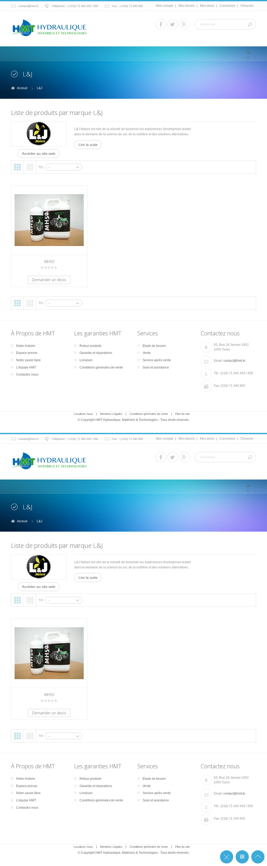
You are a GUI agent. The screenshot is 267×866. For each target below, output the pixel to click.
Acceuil (22, 88)
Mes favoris (187, 6)
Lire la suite (88, 145)
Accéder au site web (38, 153)
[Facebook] (161, 24)
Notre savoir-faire (28, 360)
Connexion (227, 6)
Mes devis (207, 6)
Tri (41, 167)
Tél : (217, 373)
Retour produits (90, 346)
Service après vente (157, 360)
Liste (30, 167)
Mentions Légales (111, 413)
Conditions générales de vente (101, 367)
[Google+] (184, 24)
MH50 (49, 261)
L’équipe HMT (26, 367)
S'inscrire (246, 6)
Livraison (86, 360)
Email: (218, 361)
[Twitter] (172, 24)
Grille (17, 167)
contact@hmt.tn (28, 6)
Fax (114, 6)
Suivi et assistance (156, 367)
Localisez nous (83, 413)
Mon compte (164, 6)
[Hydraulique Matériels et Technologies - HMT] (49, 28)
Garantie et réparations (96, 353)
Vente (147, 353)
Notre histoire (25, 346)
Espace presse (26, 353)
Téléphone (58, 6)
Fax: (217, 386)
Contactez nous (27, 374)
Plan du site (182, 413)
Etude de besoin (154, 346)
